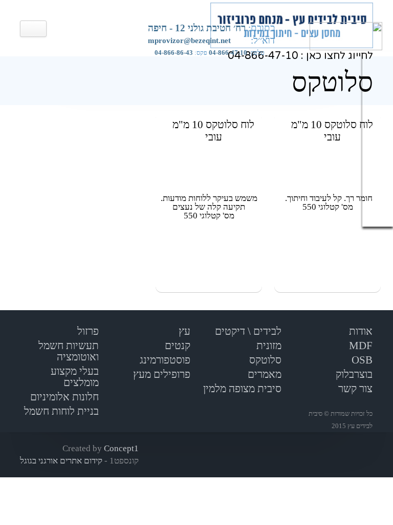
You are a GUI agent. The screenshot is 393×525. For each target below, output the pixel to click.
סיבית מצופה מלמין (242, 388)
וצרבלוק (351, 374)
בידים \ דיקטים (245, 331)
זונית (265, 345)
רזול (85, 331)
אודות (361, 331)
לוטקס (262, 360)
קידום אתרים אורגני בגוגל (62, 461)
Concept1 (121, 448)
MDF (361, 345)
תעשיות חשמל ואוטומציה (68, 351)
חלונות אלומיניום (64, 397)
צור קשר (355, 388)
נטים (175, 345)
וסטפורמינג (162, 360)
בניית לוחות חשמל (61, 411)
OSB (362, 360)
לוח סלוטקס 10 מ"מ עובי (332, 130)
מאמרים (264, 374)
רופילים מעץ (159, 374)
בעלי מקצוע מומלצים (75, 377)
